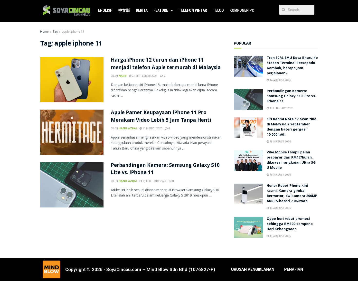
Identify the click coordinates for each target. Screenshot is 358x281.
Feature (160, 10)
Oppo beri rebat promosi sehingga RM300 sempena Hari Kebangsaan (290, 224)
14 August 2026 (280, 80)
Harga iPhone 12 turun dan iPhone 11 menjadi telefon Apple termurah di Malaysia (166, 64)
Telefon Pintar (193, 10)
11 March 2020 (152, 128)
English (105, 10)
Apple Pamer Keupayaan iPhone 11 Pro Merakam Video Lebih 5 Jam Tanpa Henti (161, 117)
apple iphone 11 (73, 31)
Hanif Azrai (128, 128)
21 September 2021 (144, 75)
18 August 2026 (280, 141)
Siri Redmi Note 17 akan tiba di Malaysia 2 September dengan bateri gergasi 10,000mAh (291, 127)
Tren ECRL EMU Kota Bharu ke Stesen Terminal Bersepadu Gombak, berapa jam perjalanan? (292, 65)
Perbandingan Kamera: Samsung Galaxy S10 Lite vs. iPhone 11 (165, 169)
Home (44, 31)
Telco (218, 10)
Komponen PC (242, 10)
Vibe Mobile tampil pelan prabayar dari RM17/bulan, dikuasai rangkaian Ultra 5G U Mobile (291, 160)
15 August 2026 (280, 174)
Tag (55, 31)
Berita (142, 10)
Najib (122, 75)
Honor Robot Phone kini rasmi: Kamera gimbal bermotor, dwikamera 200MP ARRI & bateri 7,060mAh (292, 193)
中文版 (124, 10)
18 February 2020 (154, 181)
